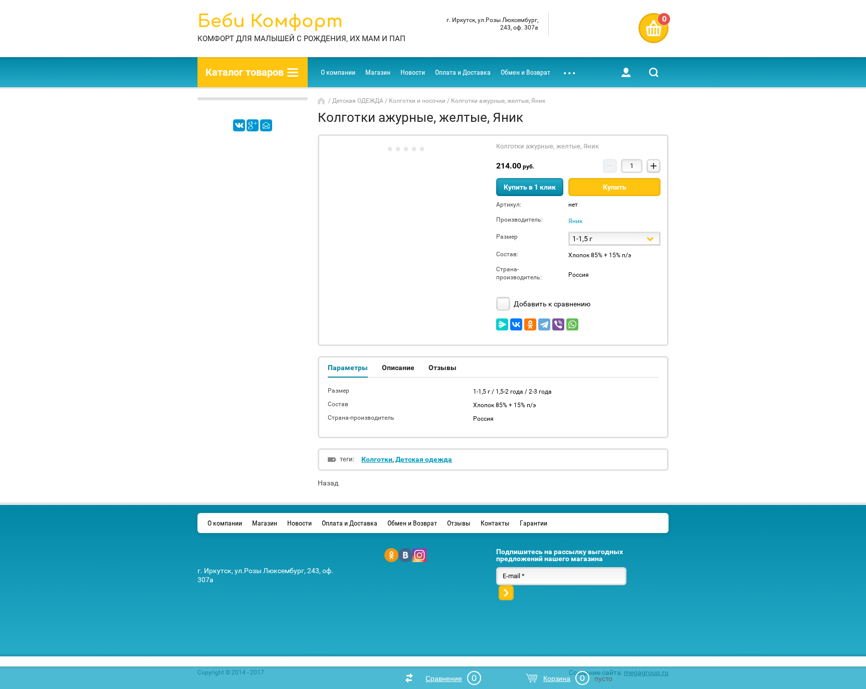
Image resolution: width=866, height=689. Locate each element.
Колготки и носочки (417, 100)
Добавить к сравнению (551, 304)
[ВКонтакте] (516, 324)
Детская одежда (423, 459)
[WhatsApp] (572, 324)
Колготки (376, 459)
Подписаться (506, 592)
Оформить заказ (653, 28)
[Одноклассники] (530, 324)
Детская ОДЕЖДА (357, 100)
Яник (575, 221)
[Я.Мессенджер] (502, 324)
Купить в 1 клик (530, 187)
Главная (322, 100)
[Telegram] (544, 324)
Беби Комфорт (270, 21)
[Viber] (558, 324)
